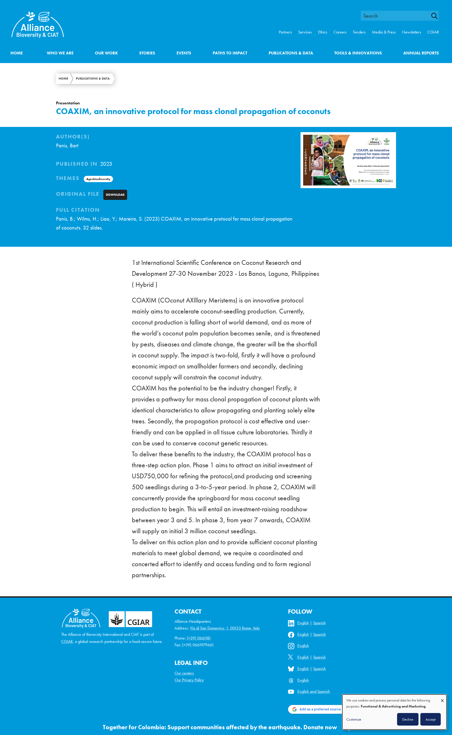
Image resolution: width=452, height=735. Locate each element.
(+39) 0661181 (199, 638)
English (303, 623)
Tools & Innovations (358, 53)
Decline (407, 719)
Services (305, 32)
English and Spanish (313, 691)
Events (184, 53)
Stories (147, 53)
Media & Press (384, 32)
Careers (340, 32)
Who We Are (60, 53)
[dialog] (394, 712)
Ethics (322, 32)
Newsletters (411, 32)
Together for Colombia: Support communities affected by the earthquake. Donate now (220, 727)
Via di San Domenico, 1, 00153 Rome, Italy (225, 628)
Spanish (319, 623)
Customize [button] (353, 719)
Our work (106, 53)
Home (16, 53)
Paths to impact (230, 53)
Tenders (359, 32)
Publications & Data (291, 53)
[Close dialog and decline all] (442, 698)
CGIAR (433, 32)
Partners (285, 32)
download (115, 195)
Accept (431, 719)
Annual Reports (421, 53)
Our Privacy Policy (189, 680)
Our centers (184, 673)
